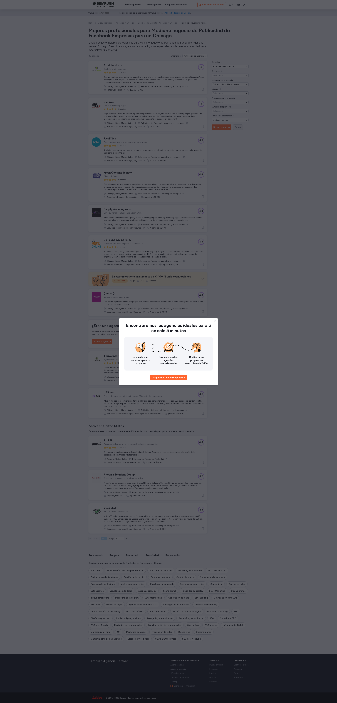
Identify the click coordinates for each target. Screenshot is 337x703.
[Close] (215, 321)
